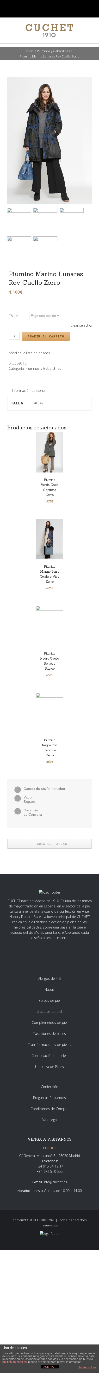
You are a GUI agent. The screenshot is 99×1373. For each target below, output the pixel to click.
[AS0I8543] (73, 221)
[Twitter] (45, 6)
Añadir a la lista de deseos (29, 353)
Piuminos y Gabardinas (43, 368)
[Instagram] (53, 6)
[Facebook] (38, 6)
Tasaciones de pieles (49, 1033)
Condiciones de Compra (49, 1108)
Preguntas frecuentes (49, 1097)
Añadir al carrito (46, 336)
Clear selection (81, 325)
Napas (49, 989)
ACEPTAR (49, 1366)
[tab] (28, 391)
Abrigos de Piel (49, 978)
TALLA (13, 315)
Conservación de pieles (49, 1055)
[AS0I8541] (46, 221)
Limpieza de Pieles (49, 1066)
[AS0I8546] (20, 249)
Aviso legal (49, 1119)
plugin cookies (87, 1367)
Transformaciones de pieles (49, 1044)
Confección (49, 1086)
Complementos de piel (50, 1022)
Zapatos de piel (49, 1011)
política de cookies (14, 1362)
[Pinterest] (60, 6)
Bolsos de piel (49, 1000)
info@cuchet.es (55, 1182)
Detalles (60, 464)
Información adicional (28, 390)
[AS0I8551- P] (49, 140)
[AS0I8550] (46, 249)
